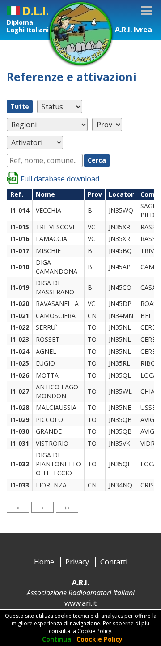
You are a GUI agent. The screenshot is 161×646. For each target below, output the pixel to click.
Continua (56, 639)
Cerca (97, 160)
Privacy (77, 562)
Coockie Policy (99, 639)
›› (67, 507)
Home (44, 562)
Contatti (113, 562)
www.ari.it (80, 603)
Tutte (19, 106)
